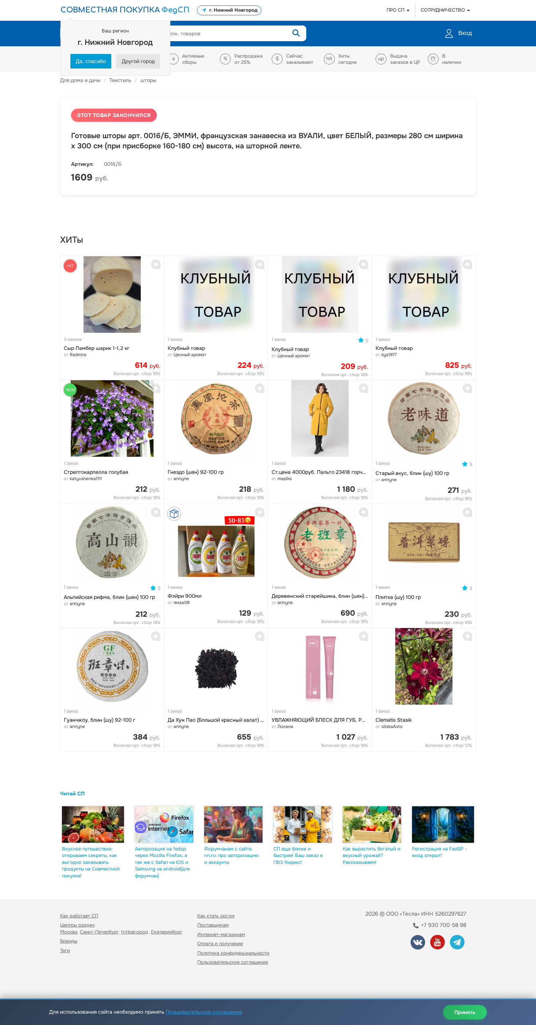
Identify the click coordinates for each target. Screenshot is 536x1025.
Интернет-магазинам (221, 934)
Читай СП (72, 793)
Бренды (68, 941)
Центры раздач (77, 925)
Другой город (138, 61)
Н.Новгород (134, 932)
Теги (65, 950)
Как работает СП (79, 916)
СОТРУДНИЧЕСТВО (443, 10)
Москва (68, 932)
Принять (464, 1012)
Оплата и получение (220, 943)
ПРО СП (396, 10)
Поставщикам (213, 925)
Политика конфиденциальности (233, 953)
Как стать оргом (215, 916)
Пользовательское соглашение (232, 962)
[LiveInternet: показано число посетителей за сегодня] (76, 983)
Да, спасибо (91, 61)
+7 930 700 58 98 (442, 925)
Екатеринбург (166, 932)
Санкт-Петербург (99, 932)
